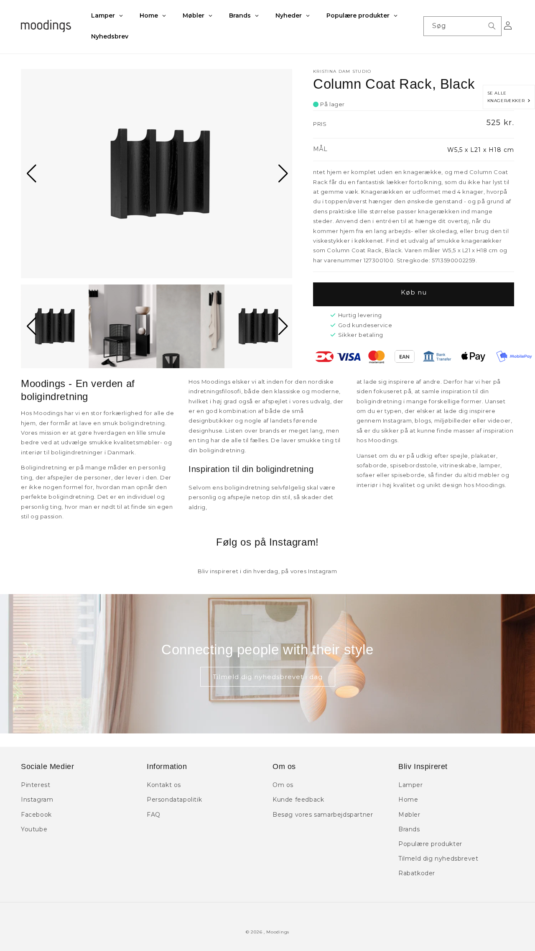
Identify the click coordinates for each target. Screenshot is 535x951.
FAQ (153, 814)
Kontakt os (164, 785)
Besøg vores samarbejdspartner (323, 814)
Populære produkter (430, 844)
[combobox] (462, 26)
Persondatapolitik (174, 799)
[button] (30, 173)
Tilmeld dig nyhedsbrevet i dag (268, 677)
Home (408, 799)
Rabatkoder (416, 873)
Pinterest (35, 785)
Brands (409, 829)
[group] (156, 173)
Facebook (36, 814)
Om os (283, 785)
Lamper (410, 785)
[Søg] (492, 26)
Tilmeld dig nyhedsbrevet (438, 858)
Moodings (277, 932)
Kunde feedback (298, 799)
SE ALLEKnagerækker (507, 96)
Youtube (34, 829)
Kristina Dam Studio (342, 71)
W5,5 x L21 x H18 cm (480, 150)
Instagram (37, 799)
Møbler (409, 814)
